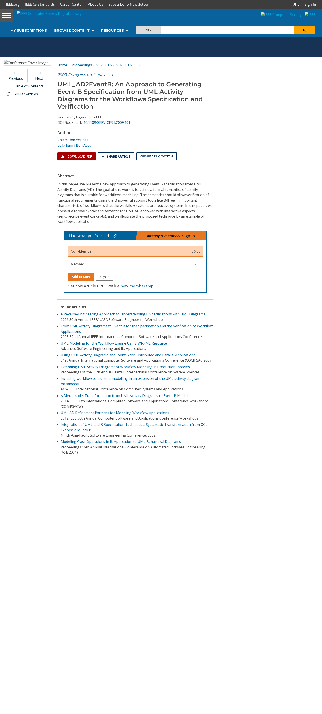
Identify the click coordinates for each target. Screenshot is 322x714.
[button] (296, 4)
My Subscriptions (28, 30)
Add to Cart (81, 277)
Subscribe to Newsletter (128, 4)
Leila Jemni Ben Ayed (74, 145)
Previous (16, 78)
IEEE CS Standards (40, 4)
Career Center (71, 4)
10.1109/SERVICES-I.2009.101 (106, 122)
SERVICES (104, 65)
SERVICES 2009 (128, 65)
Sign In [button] (310, 4)
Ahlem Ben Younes (72, 140)
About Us (95, 4)
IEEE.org (12, 4)
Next (39, 78)
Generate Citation (156, 156)
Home (62, 65)
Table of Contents (28, 86)
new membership (137, 286)
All (147, 30)
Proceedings (82, 65)
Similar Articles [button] (25, 94)
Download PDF (79, 156)
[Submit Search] (304, 30)
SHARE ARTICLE (118, 156)
